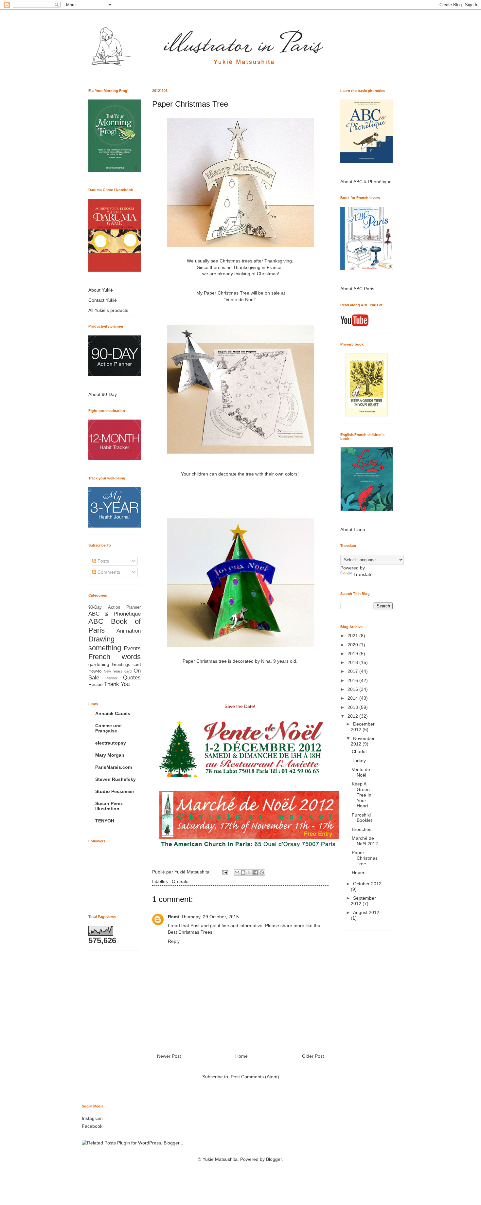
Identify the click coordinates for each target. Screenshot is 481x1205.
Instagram (92, 1118)
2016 (353, 680)
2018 (353, 662)
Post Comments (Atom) (255, 1076)
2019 (353, 653)
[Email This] (237, 872)
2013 (353, 707)
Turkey (359, 760)
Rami (173, 916)
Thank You (117, 684)
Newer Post (169, 1056)
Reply (174, 941)
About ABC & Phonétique (366, 181)
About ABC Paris (357, 288)
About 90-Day (102, 394)
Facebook (92, 1126)
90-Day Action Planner (114, 607)
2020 (353, 644)
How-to (94, 671)
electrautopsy (110, 743)
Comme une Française (108, 728)
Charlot (359, 751)
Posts (102, 561)
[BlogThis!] (243, 872)
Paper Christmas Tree (365, 858)
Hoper (358, 872)
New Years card (118, 671)
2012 (353, 716)
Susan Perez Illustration (109, 806)
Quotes (132, 677)
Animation (128, 631)
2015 (353, 689)
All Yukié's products (108, 310)
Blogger (274, 1159)
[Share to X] (249, 872)
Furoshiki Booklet (362, 817)
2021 (353, 635)
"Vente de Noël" (240, 299)
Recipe (95, 684)
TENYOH (104, 820)
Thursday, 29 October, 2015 (210, 916)
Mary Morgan (109, 755)
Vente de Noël (361, 772)
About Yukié (100, 290)
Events (132, 648)
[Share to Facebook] (255, 872)
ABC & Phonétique (114, 614)
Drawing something (104, 643)
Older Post (313, 1056)
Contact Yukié (102, 300)
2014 (353, 698)
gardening (98, 664)
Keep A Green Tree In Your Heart (361, 794)
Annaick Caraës (112, 713)
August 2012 (366, 912)
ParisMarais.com (113, 767)
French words (114, 657)
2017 (353, 671)
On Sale (180, 881)
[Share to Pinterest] (261, 872)
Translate (363, 574)
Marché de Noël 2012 (365, 841)
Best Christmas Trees (190, 932)
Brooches (361, 829)
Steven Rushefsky (115, 779)
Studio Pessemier (114, 791)
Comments (108, 572)
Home (241, 1056)
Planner (111, 678)
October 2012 (367, 883)
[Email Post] (224, 871)
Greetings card (126, 664)
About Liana (352, 529)
